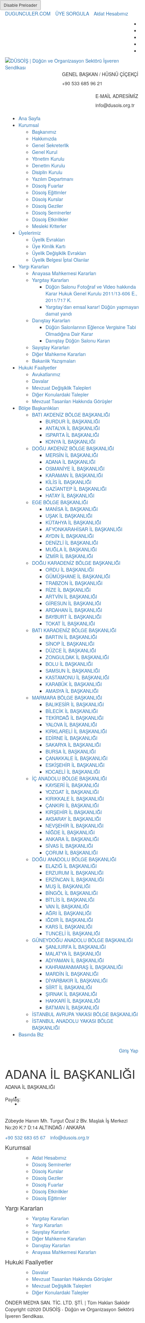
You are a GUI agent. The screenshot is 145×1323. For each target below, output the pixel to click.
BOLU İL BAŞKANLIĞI (69, 663)
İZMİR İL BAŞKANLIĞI (69, 556)
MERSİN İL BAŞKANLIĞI (72, 455)
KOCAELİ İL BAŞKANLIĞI (73, 771)
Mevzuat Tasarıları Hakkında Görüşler (72, 401)
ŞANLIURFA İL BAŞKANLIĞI (76, 946)
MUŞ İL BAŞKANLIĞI (68, 886)
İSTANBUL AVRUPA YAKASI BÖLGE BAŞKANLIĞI (85, 1014)
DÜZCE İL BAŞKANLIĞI (71, 650)
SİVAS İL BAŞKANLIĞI (69, 845)
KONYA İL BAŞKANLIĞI (70, 441)
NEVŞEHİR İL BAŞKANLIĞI (75, 825)
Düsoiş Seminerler (51, 212)
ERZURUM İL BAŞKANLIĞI (75, 872)
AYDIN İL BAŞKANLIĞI (70, 536)
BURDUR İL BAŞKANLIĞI (73, 421)
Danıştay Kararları (51, 320)
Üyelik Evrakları (48, 239)
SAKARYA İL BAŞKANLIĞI (73, 744)
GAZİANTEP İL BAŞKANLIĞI (76, 488)
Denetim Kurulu (48, 165)
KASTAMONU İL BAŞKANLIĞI (77, 677)
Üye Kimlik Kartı (48, 246)
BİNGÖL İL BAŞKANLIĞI (72, 893)
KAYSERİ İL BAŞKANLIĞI (72, 785)
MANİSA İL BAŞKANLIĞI (72, 509)
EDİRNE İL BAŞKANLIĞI (71, 738)
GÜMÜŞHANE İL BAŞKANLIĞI (78, 576)
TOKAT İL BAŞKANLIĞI (70, 623)
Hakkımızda (44, 138)
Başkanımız (44, 131)
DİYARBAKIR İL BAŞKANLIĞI (77, 980)
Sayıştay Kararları (50, 347)
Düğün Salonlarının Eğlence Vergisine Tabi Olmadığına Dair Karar (91, 330)
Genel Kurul (44, 152)
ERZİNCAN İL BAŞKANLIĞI (75, 879)
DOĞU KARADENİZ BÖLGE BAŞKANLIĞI (76, 562)
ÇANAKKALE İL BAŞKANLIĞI (77, 758)
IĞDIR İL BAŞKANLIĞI (69, 919)
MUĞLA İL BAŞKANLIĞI (71, 549)
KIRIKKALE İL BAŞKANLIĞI (75, 798)
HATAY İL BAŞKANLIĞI (70, 495)
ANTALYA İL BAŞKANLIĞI (73, 428)
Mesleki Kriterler (49, 226)
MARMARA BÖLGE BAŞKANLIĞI (67, 697)
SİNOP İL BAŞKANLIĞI (70, 643)
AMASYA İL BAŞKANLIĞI (72, 690)
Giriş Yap (128, 1050)
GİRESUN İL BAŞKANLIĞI (73, 603)
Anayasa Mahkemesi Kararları (64, 273)
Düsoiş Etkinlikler (50, 219)
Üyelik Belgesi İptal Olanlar (60, 259)
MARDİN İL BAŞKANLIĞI (72, 973)
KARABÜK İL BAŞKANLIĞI (74, 684)
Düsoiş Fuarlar (47, 185)
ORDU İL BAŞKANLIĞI (70, 569)
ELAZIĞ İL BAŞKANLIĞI (71, 866)
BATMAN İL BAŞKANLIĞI (72, 1007)
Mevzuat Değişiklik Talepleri (61, 387)
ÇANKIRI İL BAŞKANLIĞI (72, 805)
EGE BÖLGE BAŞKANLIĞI (60, 502)
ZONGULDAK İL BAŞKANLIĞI (77, 657)
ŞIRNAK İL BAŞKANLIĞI (71, 994)
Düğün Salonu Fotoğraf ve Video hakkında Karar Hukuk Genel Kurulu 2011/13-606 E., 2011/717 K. (91, 293)
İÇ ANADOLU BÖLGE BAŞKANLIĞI (69, 778)
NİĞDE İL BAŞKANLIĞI (70, 832)
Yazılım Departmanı (52, 178)
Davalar (40, 381)
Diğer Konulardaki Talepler (60, 394)
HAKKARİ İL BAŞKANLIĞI (73, 1000)
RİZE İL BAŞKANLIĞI (68, 589)
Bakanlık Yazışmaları (54, 360)
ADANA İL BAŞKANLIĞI (70, 461)
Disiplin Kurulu (47, 172)
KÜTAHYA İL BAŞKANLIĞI (73, 522)
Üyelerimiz (30, 232)
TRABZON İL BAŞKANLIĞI (74, 583)
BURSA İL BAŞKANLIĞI (71, 751)
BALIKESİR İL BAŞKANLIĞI (75, 704)
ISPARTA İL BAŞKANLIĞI (72, 434)
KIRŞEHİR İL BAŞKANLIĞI (74, 812)
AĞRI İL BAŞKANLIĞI (68, 913)
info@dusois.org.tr (69, 1137)
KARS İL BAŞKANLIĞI (69, 926)
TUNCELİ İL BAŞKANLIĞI (73, 933)
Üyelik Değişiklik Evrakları (59, 253)
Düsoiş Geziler (47, 205)
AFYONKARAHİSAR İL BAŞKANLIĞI (84, 529)
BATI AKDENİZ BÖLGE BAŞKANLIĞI (71, 414)
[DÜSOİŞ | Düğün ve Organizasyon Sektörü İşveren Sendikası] (72, 64)
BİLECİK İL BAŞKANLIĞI (72, 711)
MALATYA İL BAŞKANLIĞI (73, 953)
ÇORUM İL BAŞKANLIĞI (72, 852)
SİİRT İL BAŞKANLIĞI (69, 987)
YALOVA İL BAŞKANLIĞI (71, 724)
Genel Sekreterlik (50, 145)
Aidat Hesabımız (111, 13)
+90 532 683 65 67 (25, 1137)
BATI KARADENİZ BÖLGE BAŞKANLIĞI (74, 630)
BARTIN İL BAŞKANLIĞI (71, 637)
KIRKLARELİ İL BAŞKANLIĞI (76, 731)
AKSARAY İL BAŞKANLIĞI (73, 818)
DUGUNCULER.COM (28, 13)
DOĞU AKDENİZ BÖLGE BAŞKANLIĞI (73, 448)
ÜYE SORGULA (72, 13)
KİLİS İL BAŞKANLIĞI (68, 482)
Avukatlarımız (46, 374)
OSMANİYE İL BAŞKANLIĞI (75, 468)
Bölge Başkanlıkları (39, 408)
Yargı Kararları (34, 266)
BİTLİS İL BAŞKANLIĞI (70, 899)
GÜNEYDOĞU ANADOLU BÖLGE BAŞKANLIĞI (82, 940)
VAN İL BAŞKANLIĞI (67, 906)
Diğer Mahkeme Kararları (59, 354)
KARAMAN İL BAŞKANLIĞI (74, 475)
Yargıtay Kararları (50, 280)
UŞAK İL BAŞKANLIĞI (69, 515)
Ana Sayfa (29, 118)
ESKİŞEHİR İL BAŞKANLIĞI (75, 765)
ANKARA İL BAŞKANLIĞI (72, 839)
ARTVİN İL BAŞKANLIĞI (71, 596)
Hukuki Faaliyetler (38, 367)
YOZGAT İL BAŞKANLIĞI (72, 791)
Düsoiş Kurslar (47, 199)
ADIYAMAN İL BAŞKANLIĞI (75, 960)
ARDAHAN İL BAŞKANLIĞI (74, 610)
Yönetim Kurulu (48, 158)
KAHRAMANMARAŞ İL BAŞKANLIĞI (84, 967)
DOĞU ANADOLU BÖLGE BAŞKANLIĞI (74, 859)
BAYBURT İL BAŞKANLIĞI (74, 616)
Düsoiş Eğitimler (49, 192)
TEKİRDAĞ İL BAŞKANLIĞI (75, 717)
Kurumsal (29, 125)
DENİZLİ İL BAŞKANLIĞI (72, 542)
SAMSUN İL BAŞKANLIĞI (73, 670)
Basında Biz (31, 1034)
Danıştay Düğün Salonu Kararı (78, 340)
